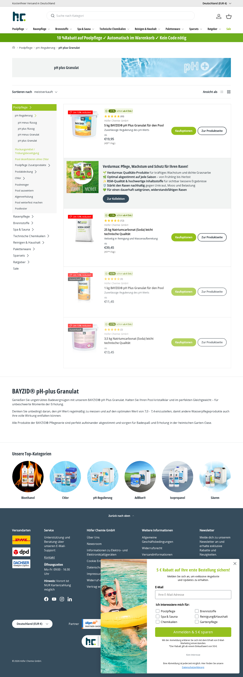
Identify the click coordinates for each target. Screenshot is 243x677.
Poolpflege (18, 29)
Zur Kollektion (116, 198)
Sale (228, 29)
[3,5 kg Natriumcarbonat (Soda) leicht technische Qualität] (84, 338)
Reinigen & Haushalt (146, 29)
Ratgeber (212, 29)
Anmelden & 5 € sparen (193, 632)
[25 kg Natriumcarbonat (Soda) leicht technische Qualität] (84, 229)
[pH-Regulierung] (102, 476)
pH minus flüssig (27, 122)
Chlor (18, 178)
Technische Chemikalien (113, 29)
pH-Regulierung (45, 47)
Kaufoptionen (183, 130)
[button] (229, 16)
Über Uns (93, 537)
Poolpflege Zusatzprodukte (30, 165)
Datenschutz (95, 567)
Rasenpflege (39, 29)
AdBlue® (140, 497)
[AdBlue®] (140, 476)
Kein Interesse (193, 654)
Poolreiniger (22, 184)
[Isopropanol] (177, 476)
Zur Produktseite (212, 130)
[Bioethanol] (28, 476)
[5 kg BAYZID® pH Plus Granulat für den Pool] (84, 124)
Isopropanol (177, 497)
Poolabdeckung (24, 171)
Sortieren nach (22, 92)
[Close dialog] (235, 563)
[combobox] (120, 16)
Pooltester (21, 208)
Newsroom (94, 544)
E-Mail (159, 587)
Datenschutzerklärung (193, 667)
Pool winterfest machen (29, 202)
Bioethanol (28, 497)
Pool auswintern (24, 190)
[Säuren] (215, 476)
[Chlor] (65, 476)
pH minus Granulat (28, 134)
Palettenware (173, 29)
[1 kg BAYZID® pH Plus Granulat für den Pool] (84, 287)
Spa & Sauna (84, 29)
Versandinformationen (157, 554)
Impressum (94, 574)
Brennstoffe (61, 29)
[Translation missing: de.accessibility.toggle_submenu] (26, 29)
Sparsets (194, 29)
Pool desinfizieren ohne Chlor (32, 159)
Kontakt (49, 557)
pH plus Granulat (69, 47)
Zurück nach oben (120, 515)
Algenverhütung (24, 196)
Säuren (215, 497)
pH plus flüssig (26, 128)
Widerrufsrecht (152, 548)
